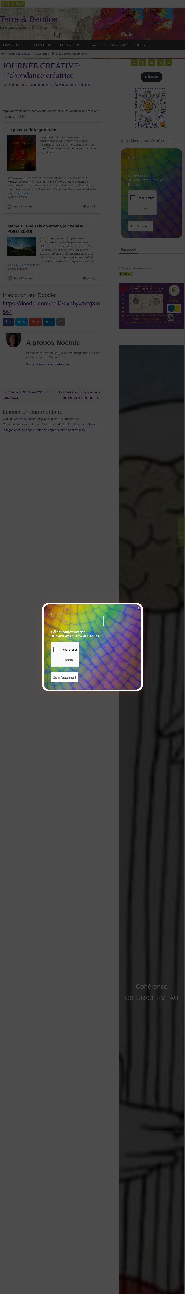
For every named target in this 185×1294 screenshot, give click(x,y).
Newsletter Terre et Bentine (77, 636)
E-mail (57, 614)
